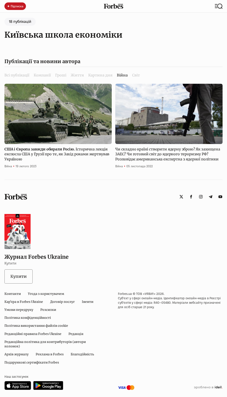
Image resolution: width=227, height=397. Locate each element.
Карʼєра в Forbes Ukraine (23, 302)
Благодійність (82, 354)
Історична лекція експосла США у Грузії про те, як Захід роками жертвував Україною (56, 154)
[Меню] (219, 6)
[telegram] (210, 197)
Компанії (42, 75)
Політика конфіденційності (27, 318)
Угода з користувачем (46, 294)
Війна (8, 166)
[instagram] (201, 197)
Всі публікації (16, 75)
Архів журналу (16, 354)
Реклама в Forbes (50, 354)
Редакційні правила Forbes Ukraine (32, 334)
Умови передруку (18, 310)
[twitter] (181, 197)
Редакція (75, 334)
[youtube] (220, 197)
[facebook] (191, 197)
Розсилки (48, 310)
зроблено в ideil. (208, 387)
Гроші (60, 75)
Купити (18, 276)
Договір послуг (62, 302)
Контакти (12, 294)
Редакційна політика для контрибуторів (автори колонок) (45, 344)
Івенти (87, 302)
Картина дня (100, 75)
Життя (77, 75)
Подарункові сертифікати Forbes (31, 362)
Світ (136, 75)
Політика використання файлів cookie (36, 326)
